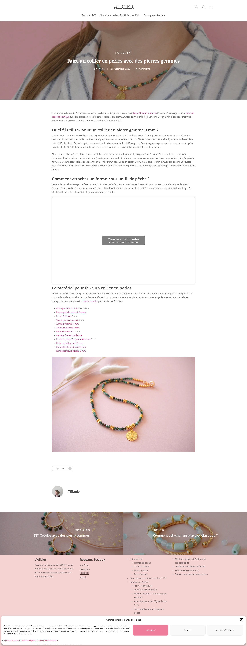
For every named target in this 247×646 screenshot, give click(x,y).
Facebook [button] (84, 572)
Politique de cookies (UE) (187, 570)
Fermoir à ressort (64, 331)
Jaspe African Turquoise (144, 112)
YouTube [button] (84, 565)
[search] (196, 6)
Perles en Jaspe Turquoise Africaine (73, 339)
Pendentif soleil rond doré (69, 335)
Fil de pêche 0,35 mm (67, 308)
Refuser (187, 630)
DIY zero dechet (141, 566)
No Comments (143, 68)
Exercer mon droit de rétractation (191, 574)
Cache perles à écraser (67, 319)
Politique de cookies (12, 640)
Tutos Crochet (141, 574)
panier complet (90, 301)
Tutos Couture (141, 570)
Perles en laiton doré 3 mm (69, 343)
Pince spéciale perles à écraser (71, 312)
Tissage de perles (142, 562)
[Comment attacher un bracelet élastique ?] (185, 533)
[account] (203, 6)
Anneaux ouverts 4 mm (67, 327)
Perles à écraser (64, 316)
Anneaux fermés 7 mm (67, 323)
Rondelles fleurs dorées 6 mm (71, 346)
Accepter (150, 630)
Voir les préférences (225, 630)
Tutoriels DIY (123, 53)
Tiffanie (101, 68)
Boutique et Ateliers (139, 581)
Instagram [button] (85, 568)
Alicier (123, 6)
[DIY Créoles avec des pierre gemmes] (62, 533)
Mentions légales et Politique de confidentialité (39, 640)
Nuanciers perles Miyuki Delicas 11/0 (148, 578)
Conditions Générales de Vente (190, 566)
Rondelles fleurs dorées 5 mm (71, 350)
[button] (241, 619)
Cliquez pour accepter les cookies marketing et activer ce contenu (123, 240)
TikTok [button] (83, 577)
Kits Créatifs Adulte (143, 585)
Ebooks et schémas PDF (145, 589)
